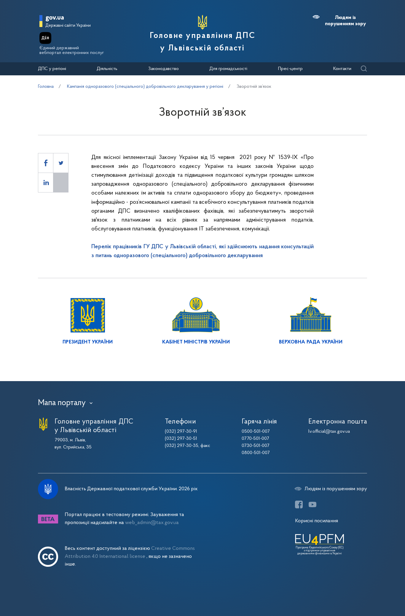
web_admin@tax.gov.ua (152, 522)
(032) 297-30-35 (181, 445)
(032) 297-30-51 (181, 438)
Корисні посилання (316, 520)
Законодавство (163, 68)
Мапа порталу (62, 403)
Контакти (342, 68)
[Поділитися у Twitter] (60, 163)
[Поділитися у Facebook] (45, 163)
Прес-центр (290, 68)
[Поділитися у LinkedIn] (45, 182)
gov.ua (54, 18)
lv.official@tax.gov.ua (329, 431)
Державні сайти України (68, 25)
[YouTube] (312, 504)
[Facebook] (299, 504)
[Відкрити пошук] (363, 69)
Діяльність (107, 68)
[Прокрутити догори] (375, 592)
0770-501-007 (255, 438)
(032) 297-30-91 (181, 431)
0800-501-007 (256, 453)
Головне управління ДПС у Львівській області (202, 42)
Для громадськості (228, 68)
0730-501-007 (256, 445)
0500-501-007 (256, 431)
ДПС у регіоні (52, 68)
